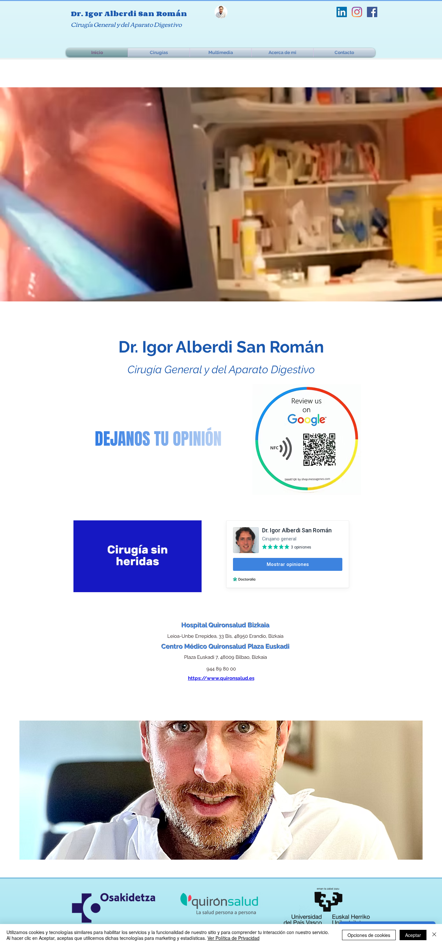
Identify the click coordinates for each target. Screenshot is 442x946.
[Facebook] (372, 12)
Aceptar (413, 935)
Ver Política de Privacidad (233, 938)
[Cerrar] (434, 935)
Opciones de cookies (369, 935)
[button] (193, 585)
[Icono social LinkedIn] (342, 12)
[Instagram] (357, 12)
